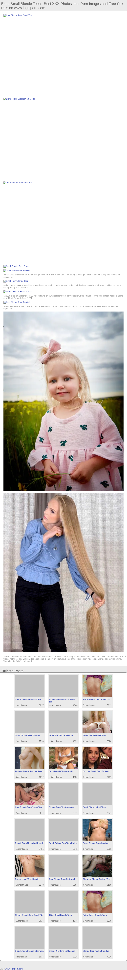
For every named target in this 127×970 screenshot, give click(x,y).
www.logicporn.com (14, 969)
